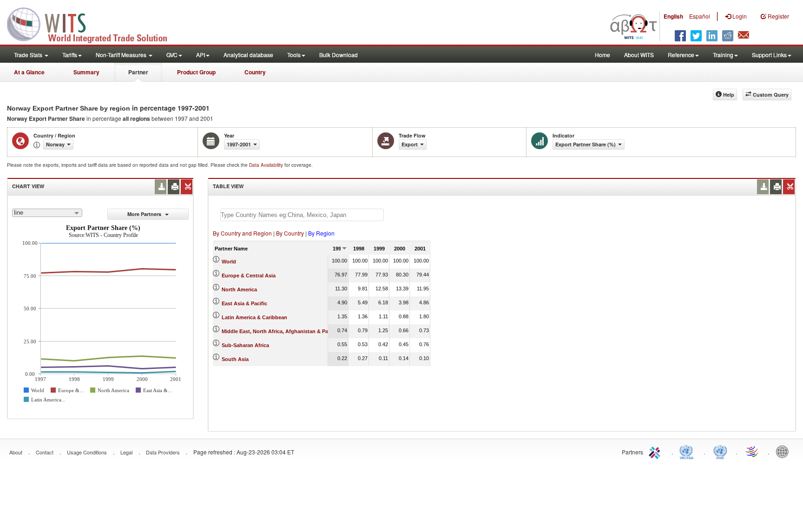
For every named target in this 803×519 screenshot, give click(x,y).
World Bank (784, 451)
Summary (86, 72)
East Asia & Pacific (244, 303)
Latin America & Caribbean (254, 317)
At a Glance (29, 72)
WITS (93, 23)
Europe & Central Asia (249, 275)
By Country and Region (242, 233)
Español (699, 16)
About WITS (639, 55)
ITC (656, 451)
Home (602, 55)
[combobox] (47, 213)
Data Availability (266, 165)
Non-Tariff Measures (122, 55)
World (229, 261)
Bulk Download (338, 55)
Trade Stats (29, 55)
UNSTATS (720, 451)
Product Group (196, 72)
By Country (290, 233)
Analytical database (248, 55)
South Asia (235, 359)
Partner (138, 72)
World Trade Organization (752, 451)
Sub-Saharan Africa (245, 345)
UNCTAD (688, 451)
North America (239, 289)
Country (255, 72)
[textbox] (302, 215)
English (673, 16)
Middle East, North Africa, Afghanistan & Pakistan (282, 331)
